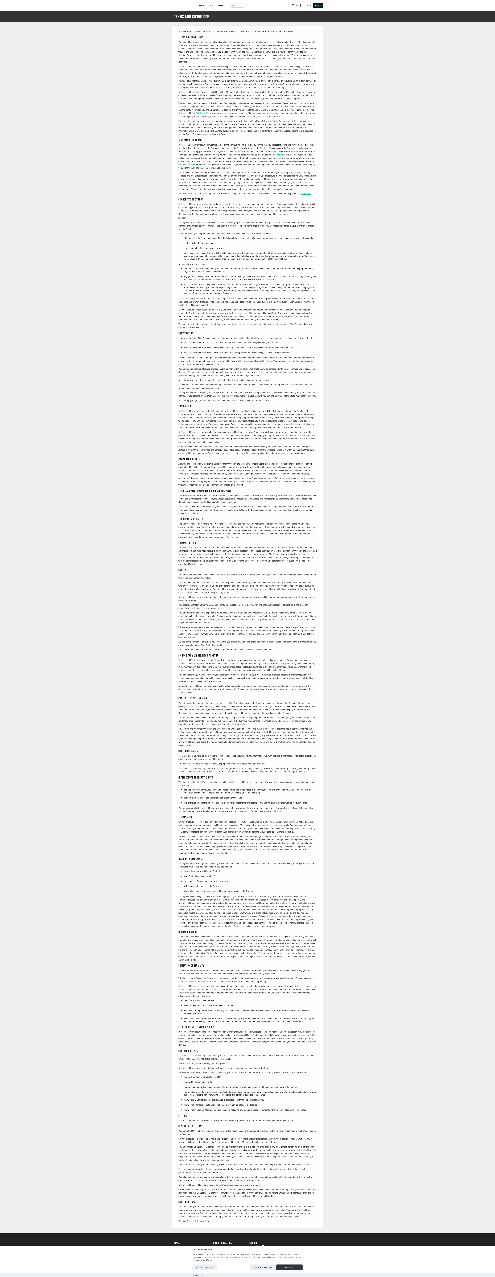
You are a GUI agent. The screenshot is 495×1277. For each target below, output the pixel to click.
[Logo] (182, 6)
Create (201, 5)
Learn (220, 5)
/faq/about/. (306, 193)
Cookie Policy (197, 1275)
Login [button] (309, 5)
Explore (211, 5)
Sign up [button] (318, 5)
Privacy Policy (204, 113)
